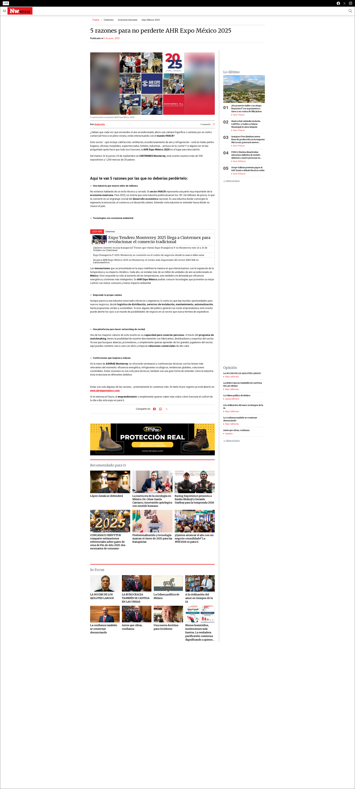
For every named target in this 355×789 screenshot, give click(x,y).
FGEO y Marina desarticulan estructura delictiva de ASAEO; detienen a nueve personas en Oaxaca (245, 155)
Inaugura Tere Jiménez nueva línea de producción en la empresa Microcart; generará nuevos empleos (248, 139)
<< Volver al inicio (231, 181)
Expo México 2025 (151, 20)
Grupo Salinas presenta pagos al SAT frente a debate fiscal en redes (247, 169)
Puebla (95, 20)
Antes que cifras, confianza (132, 627)
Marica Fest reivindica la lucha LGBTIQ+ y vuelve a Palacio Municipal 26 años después (245, 124)
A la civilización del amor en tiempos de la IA (199, 598)
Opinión (229, 433)
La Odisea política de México (166, 596)
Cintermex (109, 20)
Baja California (232, 377)
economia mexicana (127, 20)
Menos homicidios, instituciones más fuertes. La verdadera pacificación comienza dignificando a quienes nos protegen (199, 633)
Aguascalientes (232, 399)
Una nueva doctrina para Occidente (166, 627)
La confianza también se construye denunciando (103, 629)
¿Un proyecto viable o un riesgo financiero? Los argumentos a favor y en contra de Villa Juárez (246, 108)
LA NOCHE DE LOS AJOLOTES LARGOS (102, 596)
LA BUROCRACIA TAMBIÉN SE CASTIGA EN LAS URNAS (135, 598)
